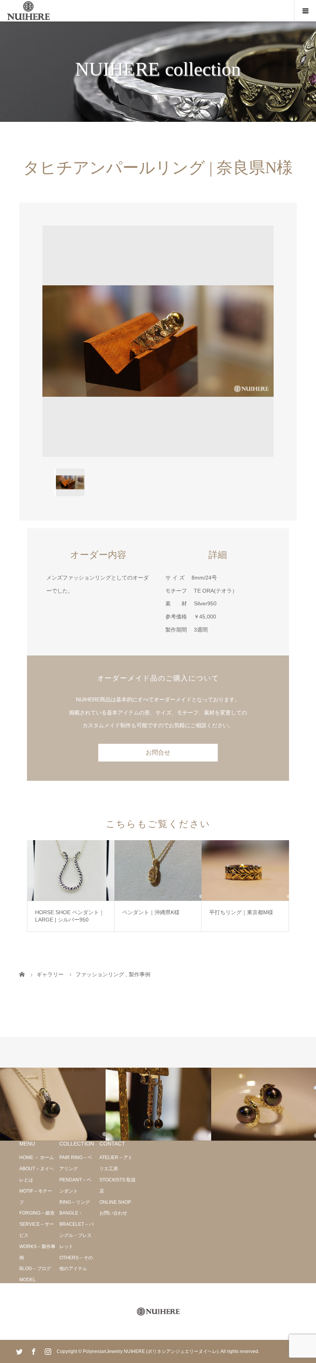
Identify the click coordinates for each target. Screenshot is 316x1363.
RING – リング (74, 1202)
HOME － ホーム (36, 1157)
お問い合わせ (113, 1213)
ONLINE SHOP (115, 1202)
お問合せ (158, 752)
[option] (158, 341)
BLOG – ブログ (35, 1268)
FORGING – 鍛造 (37, 1213)
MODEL (27, 1279)
